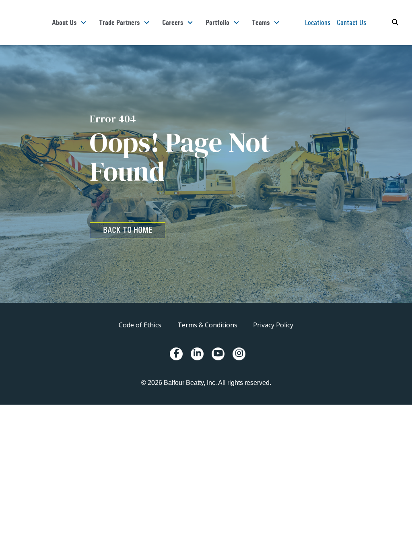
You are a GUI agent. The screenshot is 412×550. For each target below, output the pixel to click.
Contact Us (351, 22)
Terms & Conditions (207, 324)
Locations (317, 22)
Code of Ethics (140, 324)
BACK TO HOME (127, 230)
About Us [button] (64, 22)
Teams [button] (261, 22)
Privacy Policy (273, 324)
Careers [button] (172, 22)
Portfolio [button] (217, 22)
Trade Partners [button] (119, 22)
